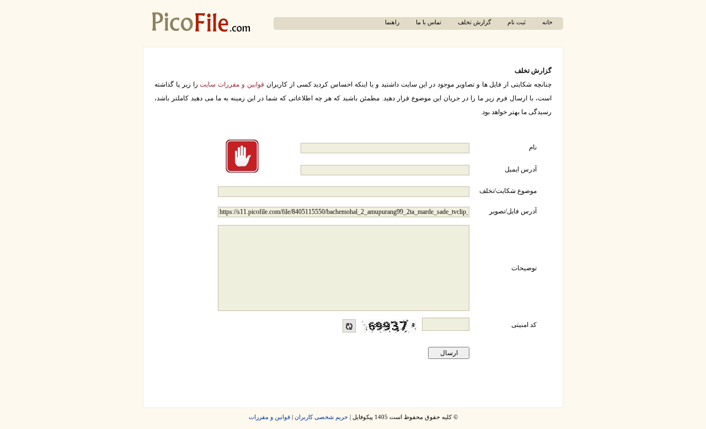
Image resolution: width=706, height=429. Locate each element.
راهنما (392, 22)
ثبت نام (516, 22)
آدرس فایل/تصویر (513, 211)
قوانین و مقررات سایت (232, 84)
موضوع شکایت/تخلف (508, 191)
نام (533, 147)
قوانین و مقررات (269, 417)
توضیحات (524, 268)
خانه (547, 22)
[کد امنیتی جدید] (349, 326)
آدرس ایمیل (521, 169)
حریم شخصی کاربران (321, 417)
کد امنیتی (524, 325)
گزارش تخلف (474, 22)
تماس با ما (428, 22)
